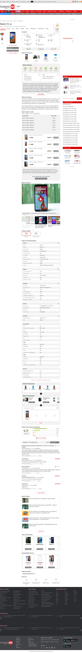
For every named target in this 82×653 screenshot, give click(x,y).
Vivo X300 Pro (2, 604)
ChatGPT (1, 594)
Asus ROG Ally (44, 600)
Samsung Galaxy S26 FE (33, 592)
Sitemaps (18, 639)
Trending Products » (68, 38)
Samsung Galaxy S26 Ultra (5, 591)
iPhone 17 (15, 602)
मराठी (57, 639)
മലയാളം (47, 641)
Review (8, 28)
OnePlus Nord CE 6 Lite (18, 594)
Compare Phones (17, 608)
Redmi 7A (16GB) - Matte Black (36, 148)
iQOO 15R (2, 607)
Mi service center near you (28, 573)
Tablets (64, 13)
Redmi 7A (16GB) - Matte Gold (35, 135)
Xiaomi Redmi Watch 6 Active (47, 592)
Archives (17, 642)
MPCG (51, 1)
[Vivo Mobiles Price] (55, 580)
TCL (74, 597)
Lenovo (66, 592)
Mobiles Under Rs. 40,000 (5, 597)
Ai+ (56, 591)
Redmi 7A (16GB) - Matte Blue (35, 141)
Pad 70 (43, 591)
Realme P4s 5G (32, 600)
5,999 (31, 144)
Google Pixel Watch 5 (46, 594)
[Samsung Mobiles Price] (26, 580)
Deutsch (51, 641)
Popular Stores (67, 148)
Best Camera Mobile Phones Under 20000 (71, 127)
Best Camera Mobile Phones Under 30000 (71, 131)
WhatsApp (52, 647)
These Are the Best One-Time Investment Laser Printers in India (70, 616)
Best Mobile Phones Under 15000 (69, 110)
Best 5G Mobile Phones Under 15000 (70, 133)
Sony (75, 596)
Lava (66, 591)
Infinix (57, 600)
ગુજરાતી (42, 641)
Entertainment (33, 13)
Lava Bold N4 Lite (32, 599)
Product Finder (52, 11)
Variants (22, 28)
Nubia (66, 597)
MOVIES (13, 1)
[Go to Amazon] (26, 137)
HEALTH (28, 1)
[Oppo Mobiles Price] (36, 580)
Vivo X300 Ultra (3, 599)
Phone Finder (10, 20)
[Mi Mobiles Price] (45, 580)
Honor (57, 597)
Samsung (75, 592)
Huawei (57, 599)
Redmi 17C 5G (31, 602)
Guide (44, 11)
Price (13, 28)
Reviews (32, 11)
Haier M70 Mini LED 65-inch (47, 596)
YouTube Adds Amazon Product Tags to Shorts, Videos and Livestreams (42, 628)
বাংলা (48, 639)
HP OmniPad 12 (17, 592)
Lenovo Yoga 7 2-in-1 (33, 604)
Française (56, 641)
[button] (59, 58)
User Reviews (41, 28)
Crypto (39, 13)
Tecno (75, 599)
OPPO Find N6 (2, 596)
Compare (61, 11)
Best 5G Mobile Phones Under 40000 (70, 142)
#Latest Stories (3, 625)
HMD (57, 596)
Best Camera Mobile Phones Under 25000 (71, 129)
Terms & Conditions (32, 644)
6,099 (31, 158)
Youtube (47, 647)
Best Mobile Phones (67, 104)
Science (68, 13)
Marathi (54, 1)
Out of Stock (56, 137)
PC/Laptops (51, 13)
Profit (8, 1)
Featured (65, 76)
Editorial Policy (31, 642)
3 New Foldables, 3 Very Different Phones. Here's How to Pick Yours (75, 87)
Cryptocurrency (16, 599)
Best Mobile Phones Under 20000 (69, 112)
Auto (23, 11)
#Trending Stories (4, 613)
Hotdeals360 (58, 13)
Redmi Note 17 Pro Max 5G (34, 594)
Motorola (66, 594)
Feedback (18, 641)
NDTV (1, 1)
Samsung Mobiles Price (26, 584)
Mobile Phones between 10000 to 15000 (71, 123)
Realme (66, 604)
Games (35, 1)
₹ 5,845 (57, 29)
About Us (18, 638)
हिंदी (10, 1)
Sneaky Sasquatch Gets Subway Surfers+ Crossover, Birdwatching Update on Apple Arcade (14, 628)
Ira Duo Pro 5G (31, 607)
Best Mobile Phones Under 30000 (69, 116)
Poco (66, 602)
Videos (17, 28)
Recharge (68, 11)
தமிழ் (51, 639)
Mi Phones (16, 20)
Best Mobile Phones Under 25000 (69, 114)
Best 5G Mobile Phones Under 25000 (70, 137)
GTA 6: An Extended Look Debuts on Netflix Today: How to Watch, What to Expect (15, 616)
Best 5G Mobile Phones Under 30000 (70, 140)
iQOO (57, 602)
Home (2, 11)
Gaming (27, 13)
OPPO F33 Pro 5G (17, 597)
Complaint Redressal (32, 646)
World (4, 1)
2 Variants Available (12, 53)
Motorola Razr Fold (3, 592)
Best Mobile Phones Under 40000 (69, 121)
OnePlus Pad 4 (16, 596)
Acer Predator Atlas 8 (46, 599)
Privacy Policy (31, 639)
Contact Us (18, 644)
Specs (27, 28)
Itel (56, 604)
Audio (44, 13)
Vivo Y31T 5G (31, 596)
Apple (57, 592)
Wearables (74, 13)
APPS (43, 1)
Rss (54, 647)
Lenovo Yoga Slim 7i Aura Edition (6, 605)
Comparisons (33, 28)
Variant (23, 113)
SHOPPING (39, 1)
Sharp (75, 594)
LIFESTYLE (24, 1)
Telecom (17, 13)
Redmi (75, 591)
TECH (32, 1)
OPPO (66, 600)
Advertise (18, 647)
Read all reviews (41, 492)
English (42, 639)
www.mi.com (53, 49)
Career (29, 638)
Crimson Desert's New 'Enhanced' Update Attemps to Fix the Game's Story (42, 616)
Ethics (29, 641)
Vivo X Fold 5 (2, 608)
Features (39, 11)
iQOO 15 (1, 602)
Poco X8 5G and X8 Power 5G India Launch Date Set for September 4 (69, 628)
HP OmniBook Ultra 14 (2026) (19, 600)
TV (47, 13)
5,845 (31, 137)
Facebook (41, 647)
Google (57, 594)
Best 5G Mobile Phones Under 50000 (70, 144)
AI (12, 11)
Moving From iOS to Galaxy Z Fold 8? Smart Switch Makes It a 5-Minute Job (75, 92)
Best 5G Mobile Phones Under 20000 (70, 135)
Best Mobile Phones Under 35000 (69, 119)
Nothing (66, 596)
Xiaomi (1, 26)
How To (22, 13)
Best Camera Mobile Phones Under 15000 (71, 125)
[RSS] (81, 1)
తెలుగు (54, 639)
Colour (31, 113)
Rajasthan (47, 1)
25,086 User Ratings (8, 26)
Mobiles (12, 13)
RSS (17, 646)
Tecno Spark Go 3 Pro (33, 591)
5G (78, 13)
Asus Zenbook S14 (3, 600)
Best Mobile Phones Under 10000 (69, 108)
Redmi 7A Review (41, 94)
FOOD (21, 1)
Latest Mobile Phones (18, 606)
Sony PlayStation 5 (17, 591)
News (27, 11)
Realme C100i (31, 597)
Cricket (17, 1)
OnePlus (66, 599)
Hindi (46, 639)
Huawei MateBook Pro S (33, 605)
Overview (3, 28)
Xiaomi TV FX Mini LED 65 (46, 597)
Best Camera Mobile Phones (68, 106)
